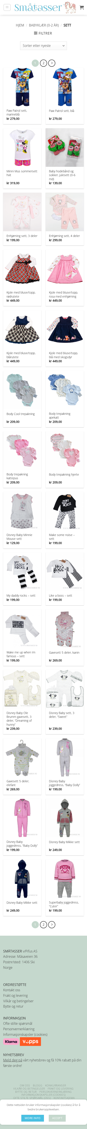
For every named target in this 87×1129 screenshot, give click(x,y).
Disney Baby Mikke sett (64, 842)
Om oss (25, 1085)
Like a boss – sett (60, 595)
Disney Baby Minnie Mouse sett (19, 537)
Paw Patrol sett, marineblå (17, 112)
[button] (7, 7)
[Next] (51, 63)
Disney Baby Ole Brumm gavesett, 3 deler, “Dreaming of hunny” (19, 719)
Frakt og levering (15, 995)
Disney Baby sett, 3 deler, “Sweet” (61, 715)
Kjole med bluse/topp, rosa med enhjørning (63, 294)
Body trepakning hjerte (64, 474)
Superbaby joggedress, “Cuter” (64, 904)
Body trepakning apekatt (59, 415)
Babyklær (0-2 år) (44, 25)
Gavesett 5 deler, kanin (64, 652)
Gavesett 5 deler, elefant (18, 783)
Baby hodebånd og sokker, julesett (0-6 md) (62, 175)
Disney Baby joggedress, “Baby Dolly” (64, 783)
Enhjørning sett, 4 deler (64, 236)
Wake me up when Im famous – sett (21, 654)
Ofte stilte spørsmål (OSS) (32, 1098)
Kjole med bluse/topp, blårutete (21, 355)
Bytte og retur (13, 1006)
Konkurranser (55, 1085)
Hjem (20, 25)
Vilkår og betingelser (18, 1001)
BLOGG (37, 1085)
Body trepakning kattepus (17, 476)
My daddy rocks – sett (21, 595)
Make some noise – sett (62, 537)
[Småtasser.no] (45, 7)
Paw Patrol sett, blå (61, 111)
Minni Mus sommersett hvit (22, 173)
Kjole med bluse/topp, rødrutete (21, 294)
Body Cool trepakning (21, 414)
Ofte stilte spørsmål (17, 1023)
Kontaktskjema (64, 1098)
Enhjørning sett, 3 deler (22, 236)
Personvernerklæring (18, 1029)
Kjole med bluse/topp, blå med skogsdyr (63, 355)
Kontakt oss (11, 990)
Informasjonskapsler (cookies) (25, 1034)
